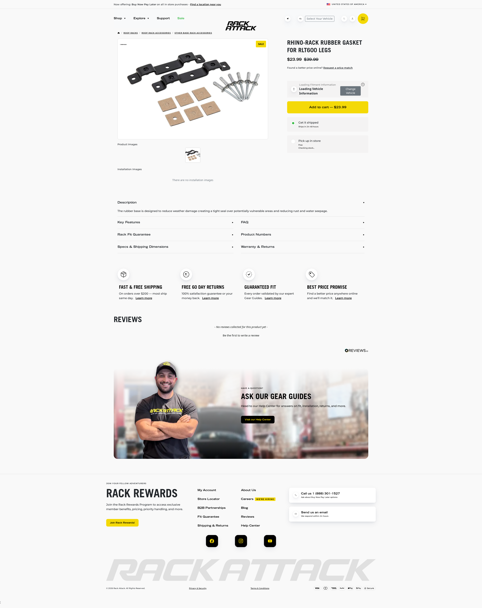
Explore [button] (139, 18)
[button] (241, 334)
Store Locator (209, 499)
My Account (207, 490)
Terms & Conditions (260, 588)
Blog (244, 508)
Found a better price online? (320, 67)
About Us (248, 490)
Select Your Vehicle (320, 18)
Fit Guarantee (208, 517)
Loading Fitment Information (317, 84)
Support (163, 18)
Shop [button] (118, 18)
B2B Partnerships (212, 508)
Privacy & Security (198, 588)
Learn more (144, 298)
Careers (247, 499)
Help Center (250, 525)
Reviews (247, 517)
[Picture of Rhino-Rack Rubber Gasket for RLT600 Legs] (192, 155)
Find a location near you (205, 4)
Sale (180, 18)
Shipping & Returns (213, 525)
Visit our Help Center (258, 420)
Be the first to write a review (241, 335)
